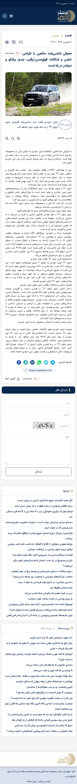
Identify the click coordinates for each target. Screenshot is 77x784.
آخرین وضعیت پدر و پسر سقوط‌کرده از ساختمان (50, 687)
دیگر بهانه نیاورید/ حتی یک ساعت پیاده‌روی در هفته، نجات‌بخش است (39, 676)
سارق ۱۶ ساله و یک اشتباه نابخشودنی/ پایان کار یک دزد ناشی (44, 725)
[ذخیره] (14, 41)
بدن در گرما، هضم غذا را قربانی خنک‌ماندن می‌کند (48, 593)
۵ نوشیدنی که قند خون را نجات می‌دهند (53, 670)
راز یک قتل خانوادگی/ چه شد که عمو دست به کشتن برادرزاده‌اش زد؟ (40, 714)
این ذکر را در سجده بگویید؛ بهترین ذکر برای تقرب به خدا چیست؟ (42, 698)
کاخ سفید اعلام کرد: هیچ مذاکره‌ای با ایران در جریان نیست (45, 500)
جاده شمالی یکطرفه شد (61, 588)
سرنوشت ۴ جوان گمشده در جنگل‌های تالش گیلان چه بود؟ (44, 693)
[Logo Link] (66, 16)
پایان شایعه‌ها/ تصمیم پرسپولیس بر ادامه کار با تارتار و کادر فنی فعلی (39, 615)
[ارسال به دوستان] (21, 41)
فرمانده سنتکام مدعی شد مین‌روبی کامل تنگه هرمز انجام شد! (42, 555)
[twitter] (46, 362)
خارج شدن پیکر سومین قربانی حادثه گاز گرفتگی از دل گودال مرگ (42, 720)
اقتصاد (68, 36)
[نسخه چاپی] (7, 41)
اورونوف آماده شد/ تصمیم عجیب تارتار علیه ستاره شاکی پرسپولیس (41, 604)
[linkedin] (32, 362)
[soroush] (25, 362)
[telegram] (52, 362)
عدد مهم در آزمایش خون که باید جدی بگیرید (51, 638)
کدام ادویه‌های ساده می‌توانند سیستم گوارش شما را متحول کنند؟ (41, 610)
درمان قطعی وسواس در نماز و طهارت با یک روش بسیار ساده (44, 506)
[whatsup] (39, 362)
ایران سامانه (31, 781)
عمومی (55, 36)
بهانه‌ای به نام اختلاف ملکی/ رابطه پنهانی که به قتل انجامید (44, 681)
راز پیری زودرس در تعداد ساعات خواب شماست (50, 599)
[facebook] (18, 362)
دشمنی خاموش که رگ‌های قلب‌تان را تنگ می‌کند (49, 665)
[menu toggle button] (11, 16)
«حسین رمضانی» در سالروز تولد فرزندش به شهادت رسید (45, 582)
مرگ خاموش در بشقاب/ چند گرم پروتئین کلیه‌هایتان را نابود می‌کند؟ (40, 731)
